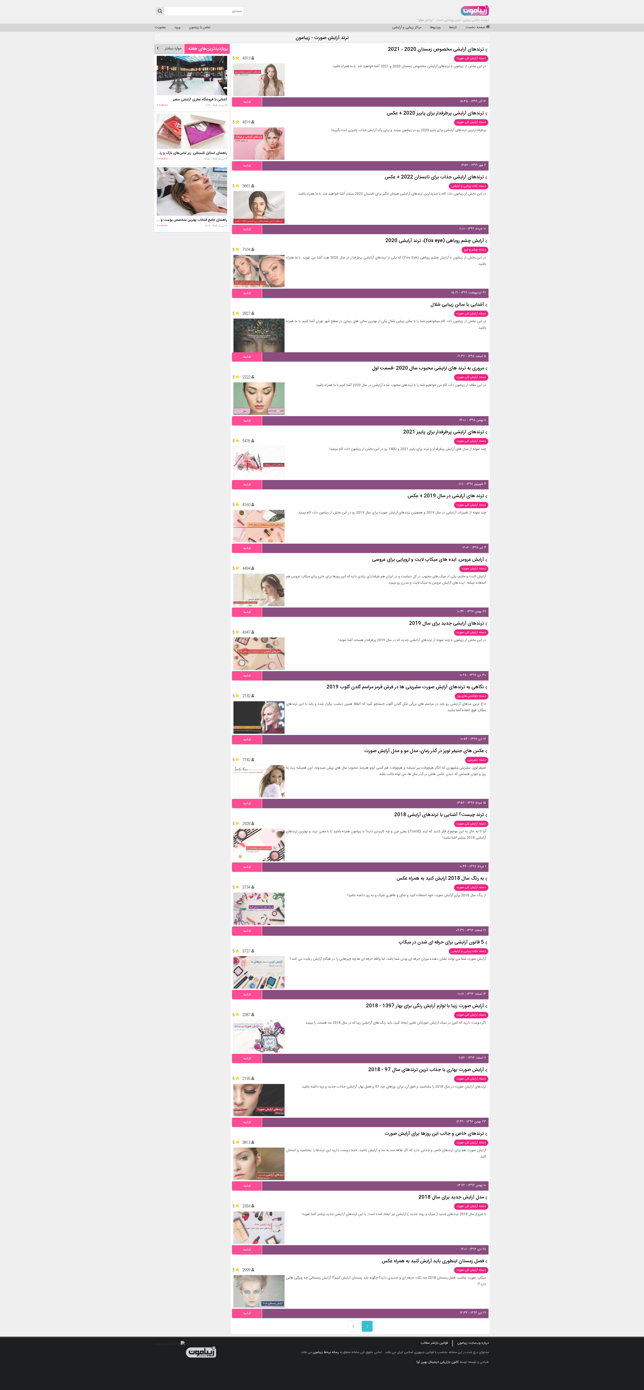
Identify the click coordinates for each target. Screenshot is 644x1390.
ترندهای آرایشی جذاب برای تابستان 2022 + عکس (434, 177)
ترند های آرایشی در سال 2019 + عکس (446, 496)
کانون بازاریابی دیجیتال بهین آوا (438, 1362)
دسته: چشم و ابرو (475, 249)
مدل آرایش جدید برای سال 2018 (451, 1197)
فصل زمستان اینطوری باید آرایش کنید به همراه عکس (433, 1261)
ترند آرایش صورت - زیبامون (322, 38)
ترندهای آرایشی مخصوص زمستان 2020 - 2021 (436, 49)
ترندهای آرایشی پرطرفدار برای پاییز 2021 (443, 432)
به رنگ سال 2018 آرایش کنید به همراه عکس (440, 878)
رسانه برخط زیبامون (326, 1352)
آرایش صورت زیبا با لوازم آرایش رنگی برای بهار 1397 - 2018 (425, 1006)
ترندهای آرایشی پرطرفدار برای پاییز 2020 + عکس (435, 113)
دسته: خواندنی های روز (471, 696)
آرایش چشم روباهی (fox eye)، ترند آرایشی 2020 (434, 241)
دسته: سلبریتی (477, 759)
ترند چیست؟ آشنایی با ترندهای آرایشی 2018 (439, 815)
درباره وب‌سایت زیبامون (473, 1343)
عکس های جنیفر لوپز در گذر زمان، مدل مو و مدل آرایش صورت (424, 751)
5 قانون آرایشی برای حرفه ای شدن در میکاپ (441, 942)
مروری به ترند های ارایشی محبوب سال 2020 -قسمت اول (428, 368)
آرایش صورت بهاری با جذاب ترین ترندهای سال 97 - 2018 (426, 1070)
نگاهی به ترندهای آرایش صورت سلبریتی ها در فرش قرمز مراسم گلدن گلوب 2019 (405, 687)
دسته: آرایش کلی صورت (471, 58)
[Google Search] (159, 11)
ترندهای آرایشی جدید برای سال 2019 (446, 623)
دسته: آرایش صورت (474, 568)
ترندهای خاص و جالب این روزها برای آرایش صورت (434, 1134)
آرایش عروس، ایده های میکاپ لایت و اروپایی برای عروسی (428, 559)
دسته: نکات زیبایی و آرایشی (468, 186)
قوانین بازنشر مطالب (434, 1343)
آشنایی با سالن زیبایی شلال (457, 305)
